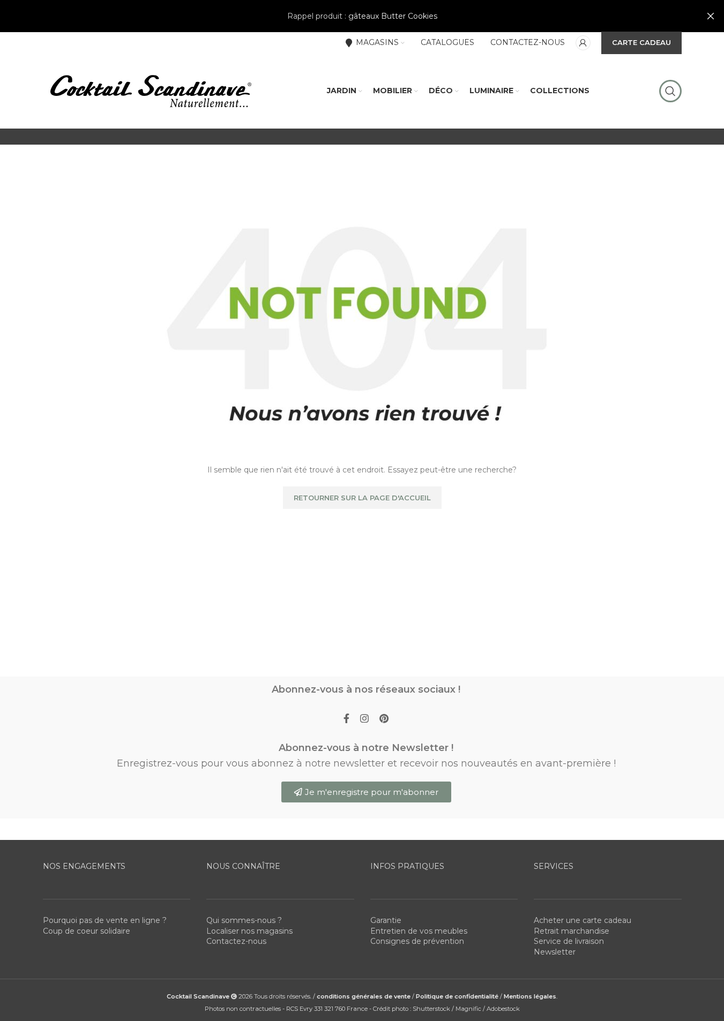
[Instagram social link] (364, 719)
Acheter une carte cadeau (582, 920)
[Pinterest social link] (384, 719)
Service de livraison (569, 941)
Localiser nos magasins (249, 931)
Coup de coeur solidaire (86, 931)
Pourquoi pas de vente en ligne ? (105, 920)
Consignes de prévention (417, 941)
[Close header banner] (710, 16)
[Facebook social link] (346, 719)
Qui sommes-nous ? (244, 920)
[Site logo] (150, 90)
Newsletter (555, 952)
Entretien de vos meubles (418, 931)
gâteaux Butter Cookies (392, 16)
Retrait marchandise (571, 931)
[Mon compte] (583, 43)
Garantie (385, 920)
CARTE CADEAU (641, 42)
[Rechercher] (670, 91)
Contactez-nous (236, 941)
